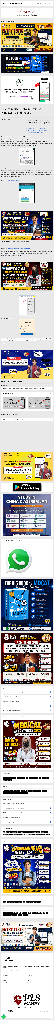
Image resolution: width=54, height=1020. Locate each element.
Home (2, 106)
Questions (23, 834)
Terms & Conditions (7, 985)
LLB (27, 902)
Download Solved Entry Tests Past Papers (18, 248)
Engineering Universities (11, 915)
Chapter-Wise (28, 832)
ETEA (30, 778)
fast (36, 912)
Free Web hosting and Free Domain (36, 128)
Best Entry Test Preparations (14, 180)
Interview (47, 834)
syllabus (5, 834)
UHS (20, 912)
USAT (10, 780)
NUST (16, 912)
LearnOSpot (29, 975)
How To (11, 106)
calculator (39, 790)
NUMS (9, 778)
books (42, 832)
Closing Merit (12, 790)
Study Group (29, 834)
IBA (47, 912)
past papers (8, 832)
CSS (24, 902)
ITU (21, 915)
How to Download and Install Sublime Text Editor (40, 130)
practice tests (16, 834)
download (14, 832)
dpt (40, 902)
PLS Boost (5, 975)
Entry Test (13, 778)
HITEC (24, 915)
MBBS (4, 902)
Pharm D (37, 902)
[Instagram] (43, 3)
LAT (48, 778)
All (7, 106)
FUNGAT (44, 778)
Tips (4, 832)
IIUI (18, 915)
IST (27, 915)
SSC (40, 778)
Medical (8, 902)
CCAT (4, 780)
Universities (24, 912)
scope (34, 790)
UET (33, 912)
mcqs (19, 832)
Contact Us (5, 982)
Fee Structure (24, 790)
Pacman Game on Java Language (36, 132)
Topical (38, 832)
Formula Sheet (41, 834)
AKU (27, 778)
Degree (16, 793)
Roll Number (25, 793)
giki (41, 912)
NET (24, 778)
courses (5, 793)
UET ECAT (29, 977)
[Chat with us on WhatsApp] (3, 1016)
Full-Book (34, 832)
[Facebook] (45, 3)
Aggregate (44, 790)
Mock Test (10, 834)
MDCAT (5, 778)
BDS (12, 902)
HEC (44, 912)
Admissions (5, 790)
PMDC (29, 912)
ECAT (21, 778)
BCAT (37, 778)
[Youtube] (38, 3)
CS (21, 902)
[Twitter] (40, 3)
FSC (18, 778)
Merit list (18, 790)
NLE (7, 780)
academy (35, 834)
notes (46, 832)
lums (4, 915)
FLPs (22, 832)
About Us (29, 982)
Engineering (17, 902)
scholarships (10, 793)
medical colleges (7, 912)
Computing (31, 902)
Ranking (30, 790)
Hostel (20, 793)
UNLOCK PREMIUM (6, 119)
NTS (34, 778)
